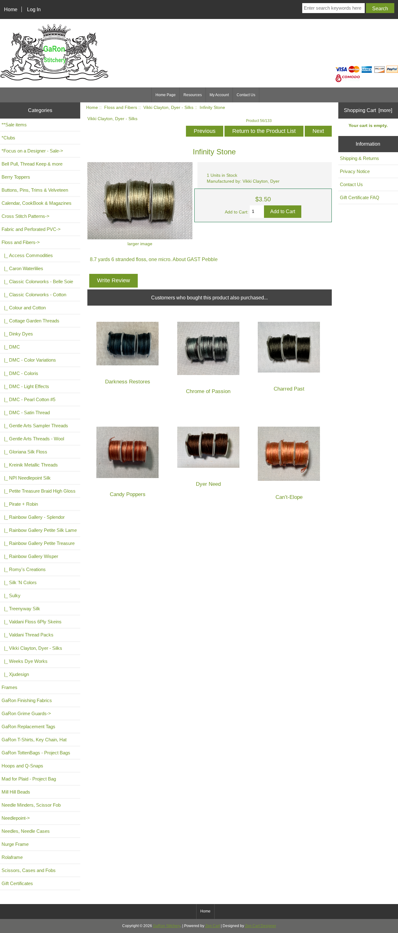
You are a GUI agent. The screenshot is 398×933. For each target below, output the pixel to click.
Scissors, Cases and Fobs (29, 870)
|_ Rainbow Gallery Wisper (30, 556)
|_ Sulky (11, 595)
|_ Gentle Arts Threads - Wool (33, 438)
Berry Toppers (16, 177)
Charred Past (289, 389)
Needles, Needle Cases (26, 831)
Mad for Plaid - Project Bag (29, 778)
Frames (9, 687)
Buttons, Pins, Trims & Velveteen (35, 190)
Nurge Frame (15, 844)
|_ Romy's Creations (24, 569)
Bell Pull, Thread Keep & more (32, 163)
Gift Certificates (17, 883)
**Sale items (14, 124)
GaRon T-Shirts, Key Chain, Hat (34, 739)
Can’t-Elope (289, 497)
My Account (219, 95)
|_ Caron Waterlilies (22, 268)
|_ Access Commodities (27, 255)
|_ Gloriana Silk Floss (24, 451)
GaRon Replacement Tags (28, 726)
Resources (192, 95)
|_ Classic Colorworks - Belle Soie (37, 281)
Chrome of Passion (208, 391)
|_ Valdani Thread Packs (27, 634)
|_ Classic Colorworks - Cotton (34, 294)
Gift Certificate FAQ (359, 197)
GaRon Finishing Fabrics (27, 700)
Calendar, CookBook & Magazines (37, 203)
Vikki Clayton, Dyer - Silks (168, 107)
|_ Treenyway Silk (21, 608)
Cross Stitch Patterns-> (25, 216)
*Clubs (8, 137)
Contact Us (246, 95)
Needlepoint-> (16, 818)
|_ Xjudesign (15, 674)
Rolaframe (12, 857)
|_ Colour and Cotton (24, 307)
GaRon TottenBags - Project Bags (36, 752)
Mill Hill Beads (16, 792)
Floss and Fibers (120, 107)
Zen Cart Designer (260, 926)
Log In (34, 9)
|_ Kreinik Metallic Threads (30, 464)
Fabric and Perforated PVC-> (31, 229)
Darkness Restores (127, 382)
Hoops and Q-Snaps (22, 765)
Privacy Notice (355, 171)
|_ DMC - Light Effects (25, 386)
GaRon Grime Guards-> (26, 713)
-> (21, 242)
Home (10, 9)
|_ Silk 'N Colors (19, 582)
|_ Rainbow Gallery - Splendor (33, 517)
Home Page (165, 95)
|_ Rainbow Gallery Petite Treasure (38, 543)
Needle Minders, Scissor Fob (31, 805)
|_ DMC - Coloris (20, 373)
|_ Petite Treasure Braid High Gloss (39, 491)
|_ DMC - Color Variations (29, 360)
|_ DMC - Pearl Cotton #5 (28, 399)
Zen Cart (212, 926)
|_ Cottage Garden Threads (30, 320)
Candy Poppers (128, 494)
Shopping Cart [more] (368, 110)
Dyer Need (208, 484)
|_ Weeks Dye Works (25, 661)
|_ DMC (11, 346)
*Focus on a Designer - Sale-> (32, 150)
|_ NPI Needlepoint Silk (26, 478)
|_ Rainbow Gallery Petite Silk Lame (39, 530)
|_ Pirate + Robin (20, 504)
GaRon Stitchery (166, 926)
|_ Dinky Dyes (17, 333)
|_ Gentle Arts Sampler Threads (35, 425)
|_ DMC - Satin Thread (26, 412)
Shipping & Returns (359, 158)
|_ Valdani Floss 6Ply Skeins (32, 621)
